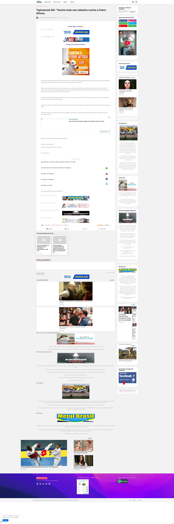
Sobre (134, 500)
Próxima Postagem (110, 272)
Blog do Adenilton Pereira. (129, 390)
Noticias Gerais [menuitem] (56, 2)
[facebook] (37, 484)
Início (130, 500)
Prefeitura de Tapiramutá (57, 225)
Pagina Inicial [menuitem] (47, 2)
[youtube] (49, 484)
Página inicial (38, 6)
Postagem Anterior (41, 272)
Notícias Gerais (45, 6)
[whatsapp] (43, 484)
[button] (133, 2)
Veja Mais (16, 517)
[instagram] (40, 484)
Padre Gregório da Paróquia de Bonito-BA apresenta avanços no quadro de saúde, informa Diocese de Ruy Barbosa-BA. (59, 249)
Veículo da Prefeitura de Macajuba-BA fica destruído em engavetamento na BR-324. (43, 248)
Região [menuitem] (65, 2)
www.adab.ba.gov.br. (46, 114)
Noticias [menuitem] (72, 2)
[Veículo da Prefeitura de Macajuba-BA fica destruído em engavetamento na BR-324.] (43, 240)
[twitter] (46, 484)
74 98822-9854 (90, 407)
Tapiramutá (65, 225)
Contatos (139, 500)
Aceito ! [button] (5, 520)
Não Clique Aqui (45, 153)
